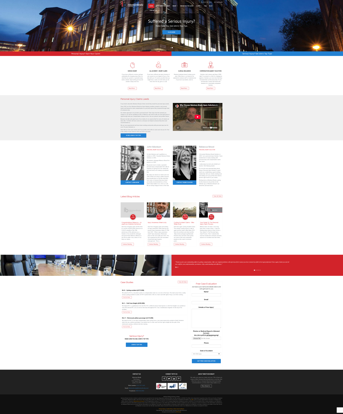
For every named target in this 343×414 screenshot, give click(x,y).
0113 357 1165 (207, 2)
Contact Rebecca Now (185, 182)
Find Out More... (127, 297)
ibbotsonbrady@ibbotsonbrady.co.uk (138, 388)
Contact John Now (132, 182)
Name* (206, 292)
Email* (206, 299)
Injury (174, 6)
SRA (192, 399)
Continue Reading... (128, 244)
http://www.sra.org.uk (139, 401)
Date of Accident (206, 351)
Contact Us (153, 10)
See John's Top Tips (134, 135)
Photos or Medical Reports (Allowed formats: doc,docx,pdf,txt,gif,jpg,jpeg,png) (206, 333)
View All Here (217, 196)
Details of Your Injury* (206, 307)
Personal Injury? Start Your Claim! (85, 53)
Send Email (219, 2)
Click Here (171, 32)
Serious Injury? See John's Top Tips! (257, 53)
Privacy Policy (162, 408)
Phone (206, 343)
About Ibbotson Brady (163, 6)
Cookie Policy (169, 408)
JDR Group (178, 411)
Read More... (132, 88)
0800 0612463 (140, 391)
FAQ (205, 6)
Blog (210, 6)
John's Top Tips (136, 344)
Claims (198, 6)
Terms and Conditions (179, 408)
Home (151, 6)
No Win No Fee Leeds (186, 6)
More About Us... (206, 386)
